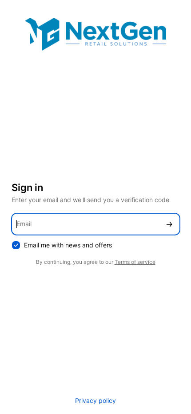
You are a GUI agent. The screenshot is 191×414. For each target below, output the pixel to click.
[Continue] (169, 224)
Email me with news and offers (68, 245)
